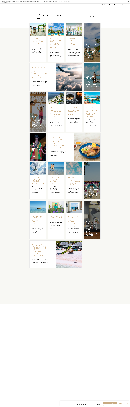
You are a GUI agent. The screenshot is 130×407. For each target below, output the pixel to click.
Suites (120, 8)
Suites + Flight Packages (121, 403)
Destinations (104, 8)
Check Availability (110, 403)
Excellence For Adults (113, 8)
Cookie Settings (100, 1)
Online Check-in (109, 4)
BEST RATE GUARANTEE (109, 405)
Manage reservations (102, 4)
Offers (98, 8)
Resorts (94, 8)
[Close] (128, 2)
